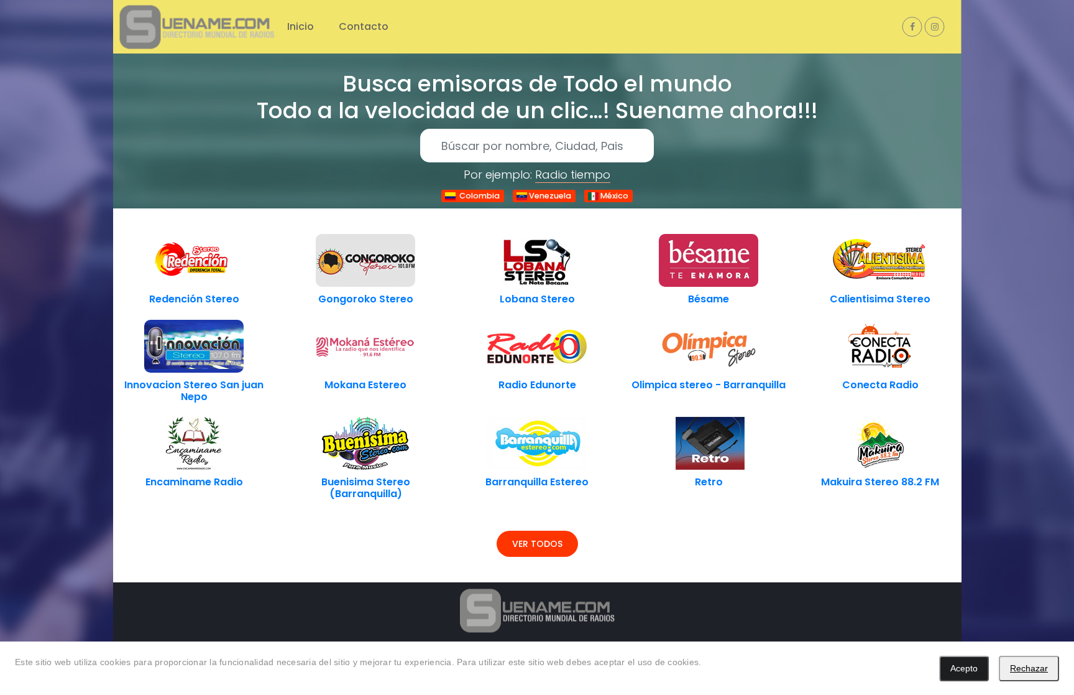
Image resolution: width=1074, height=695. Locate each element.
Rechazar (1029, 668)
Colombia (478, 195)
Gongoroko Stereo (365, 299)
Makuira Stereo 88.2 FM (880, 482)
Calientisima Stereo (880, 299)
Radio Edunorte (537, 385)
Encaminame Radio (194, 482)
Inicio (300, 26)
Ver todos (537, 544)
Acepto (964, 668)
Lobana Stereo (537, 299)
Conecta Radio (880, 385)
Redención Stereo (194, 299)
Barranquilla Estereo (537, 482)
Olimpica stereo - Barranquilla (708, 385)
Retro (709, 482)
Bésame (708, 299)
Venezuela (549, 195)
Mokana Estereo (365, 385)
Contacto (363, 26)
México (613, 195)
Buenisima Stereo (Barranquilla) (365, 488)
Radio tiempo (572, 174)
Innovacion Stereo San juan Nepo (194, 391)
